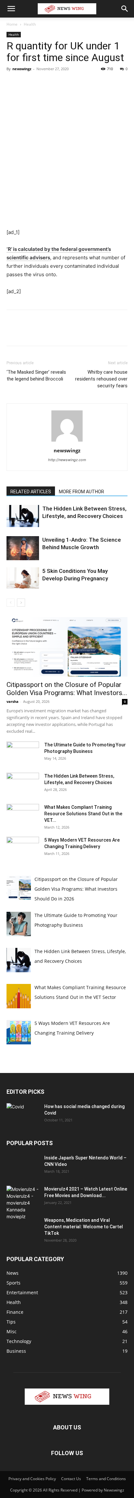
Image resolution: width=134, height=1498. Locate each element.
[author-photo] (67, 441)
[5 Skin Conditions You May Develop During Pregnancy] (23, 578)
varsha (13, 701)
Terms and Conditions (106, 1478)
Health (30, 24)
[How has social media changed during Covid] (23, 1114)
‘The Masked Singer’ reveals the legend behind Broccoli (36, 375)
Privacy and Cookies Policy (32, 1478)
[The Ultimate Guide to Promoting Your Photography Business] (23, 753)
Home (12, 24)
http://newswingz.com (67, 460)
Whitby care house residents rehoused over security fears (101, 379)
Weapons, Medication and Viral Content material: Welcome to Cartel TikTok (83, 1227)
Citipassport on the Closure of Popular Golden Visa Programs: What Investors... (67, 689)
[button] (11, 9)
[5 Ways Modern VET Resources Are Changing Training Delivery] (23, 848)
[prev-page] (11, 603)
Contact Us (71, 1478)
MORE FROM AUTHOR (81, 491)
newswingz (21, 68)
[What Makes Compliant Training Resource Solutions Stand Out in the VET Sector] (23, 815)
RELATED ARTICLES (30, 491)
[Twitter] (27, 83)
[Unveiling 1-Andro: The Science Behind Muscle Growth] (23, 548)
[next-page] (21, 603)
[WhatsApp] (57, 83)
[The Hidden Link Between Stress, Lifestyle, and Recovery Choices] (23, 516)
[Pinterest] (42, 83)
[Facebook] (13, 83)
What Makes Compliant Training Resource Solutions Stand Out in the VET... (83, 814)
